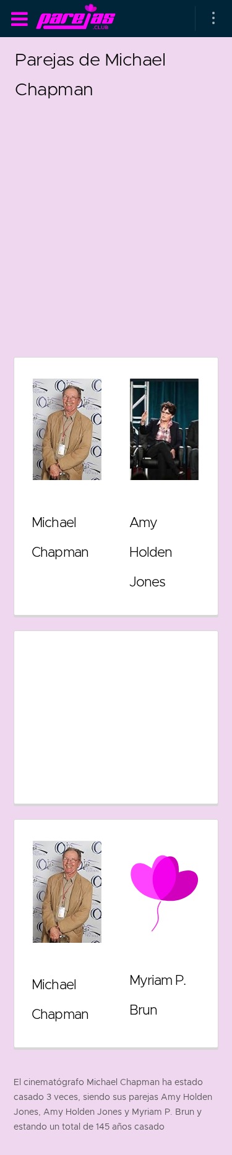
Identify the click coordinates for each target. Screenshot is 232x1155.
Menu (19, 19)
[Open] (213, 18)
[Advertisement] (116, 220)
